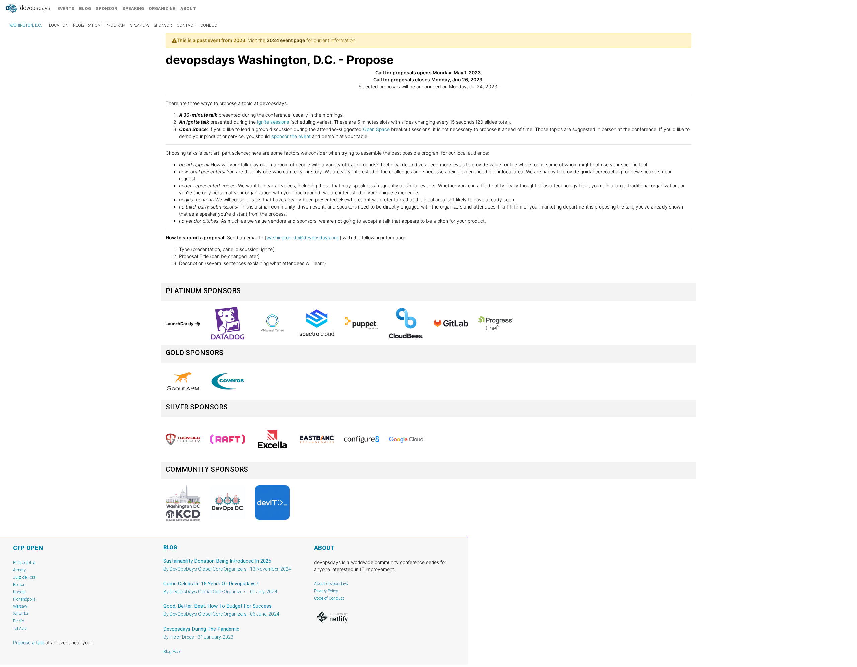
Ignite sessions (273, 122)
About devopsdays (331, 583)
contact (186, 25)
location (58, 25)
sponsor (107, 8)
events (65, 8)
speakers (139, 25)
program (115, 25)
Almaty (19, 569)
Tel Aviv (20, 628)
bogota (19, 591)
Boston (19, 584)
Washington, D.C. (25, 25)
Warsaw (20, 606)
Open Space (376, 129)
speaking (133, 8)
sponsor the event (291, 136)
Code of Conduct (329, 598)
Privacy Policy (326, 590)
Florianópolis (24, 599)
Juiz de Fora (24, 577)
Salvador (20, 613)
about (188, 8)
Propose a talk (28, 642)
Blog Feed (172, 651)
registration (87, 25)
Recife (18, 620)
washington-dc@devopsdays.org (302, 237)
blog (85, 8)
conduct (209, 25)
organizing (162, 8)
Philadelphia (24, 562)
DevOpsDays (34, 8)
